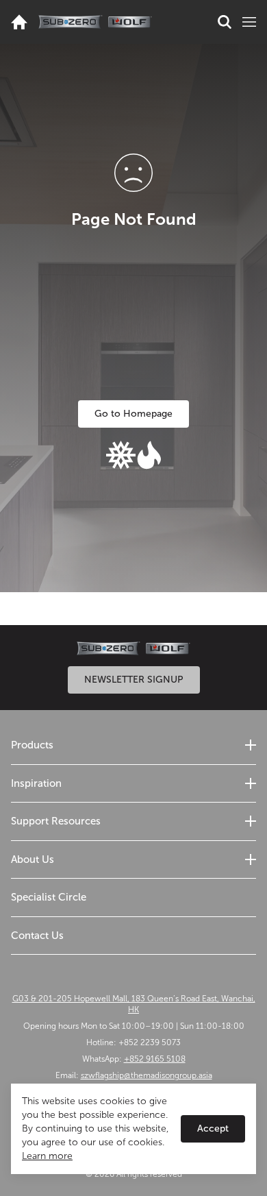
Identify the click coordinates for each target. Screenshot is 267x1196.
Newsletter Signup (133, 679)
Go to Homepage (133, 413)
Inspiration (36, 783)
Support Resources (56, 821)
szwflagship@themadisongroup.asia (146, 1075)
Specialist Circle (48, 897)
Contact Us (37, 935)
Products (32, 745)
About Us (32, 859)
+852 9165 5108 (155, 1059)
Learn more (47, 1156)
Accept (213, 1128)
